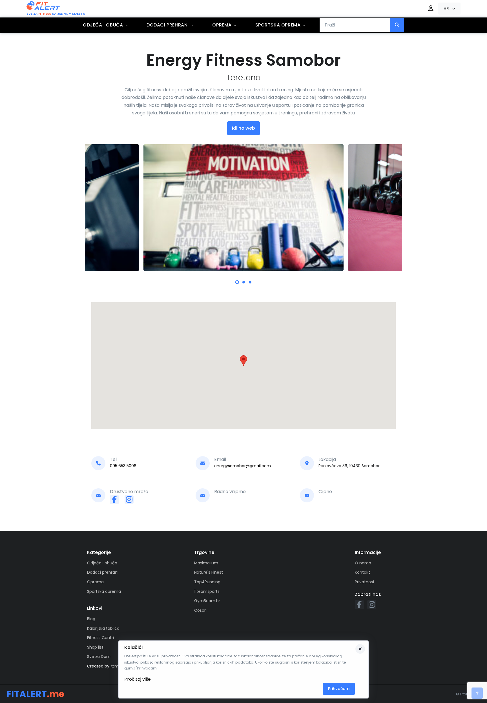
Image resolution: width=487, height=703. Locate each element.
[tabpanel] (243, 207)
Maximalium (206, 563)
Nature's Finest (208, 572)
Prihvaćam (338, 688)
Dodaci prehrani (168, 25)
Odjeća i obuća (103, 25)
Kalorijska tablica (103, 628)
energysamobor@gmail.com (242, 466)
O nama (363, 563)
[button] (449, 9)
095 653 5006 (123, 466)
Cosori (200, 610)
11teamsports (207, 591)
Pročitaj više (137, 679)
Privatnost (365, 582)
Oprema (222, 25)
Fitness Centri (100, 637)
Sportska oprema (278, 25)
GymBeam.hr (207, 601)
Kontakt (362, 572)
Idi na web (243, 128)
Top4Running (207, 582)
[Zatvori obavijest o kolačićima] (360, 649)
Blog (91, 619)
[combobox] (355, 25)
